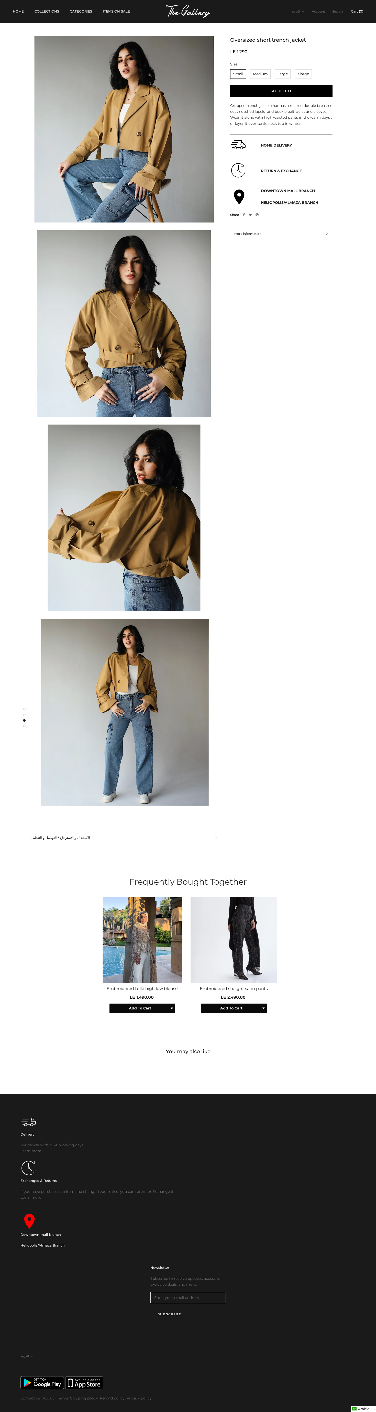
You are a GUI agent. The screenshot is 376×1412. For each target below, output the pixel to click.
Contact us (30, 1398)
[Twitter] (250, 214)
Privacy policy (139, 1398)
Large (283, 74)
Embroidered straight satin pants (234, 988)
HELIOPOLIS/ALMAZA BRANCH (289, 202)
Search (337, 11)
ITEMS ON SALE (116, 11)
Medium (260, 74)
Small (238, 74)
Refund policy (112, 1398)
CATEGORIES (81, 11)
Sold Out (281, 91)
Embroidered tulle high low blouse (142, 988)
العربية (296, 11)
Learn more (30, 1151)
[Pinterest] (257, 214)
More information (247, 234)
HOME (18, 11)
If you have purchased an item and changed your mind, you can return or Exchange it (96, 1191)
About (49, 1398)
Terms (62, 1398)
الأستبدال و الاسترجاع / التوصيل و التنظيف (60, 838)
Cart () (357, 11)
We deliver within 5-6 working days (51, 1145)
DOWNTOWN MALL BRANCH (288, 190)
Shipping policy (84, 1398)
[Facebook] (243, 214)
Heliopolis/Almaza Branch (42, 1245)
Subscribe (170, 1314)
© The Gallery (30, 1367)
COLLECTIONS (47, 11)
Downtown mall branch (40, 1234)
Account (318, 11)
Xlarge (303, 74)
